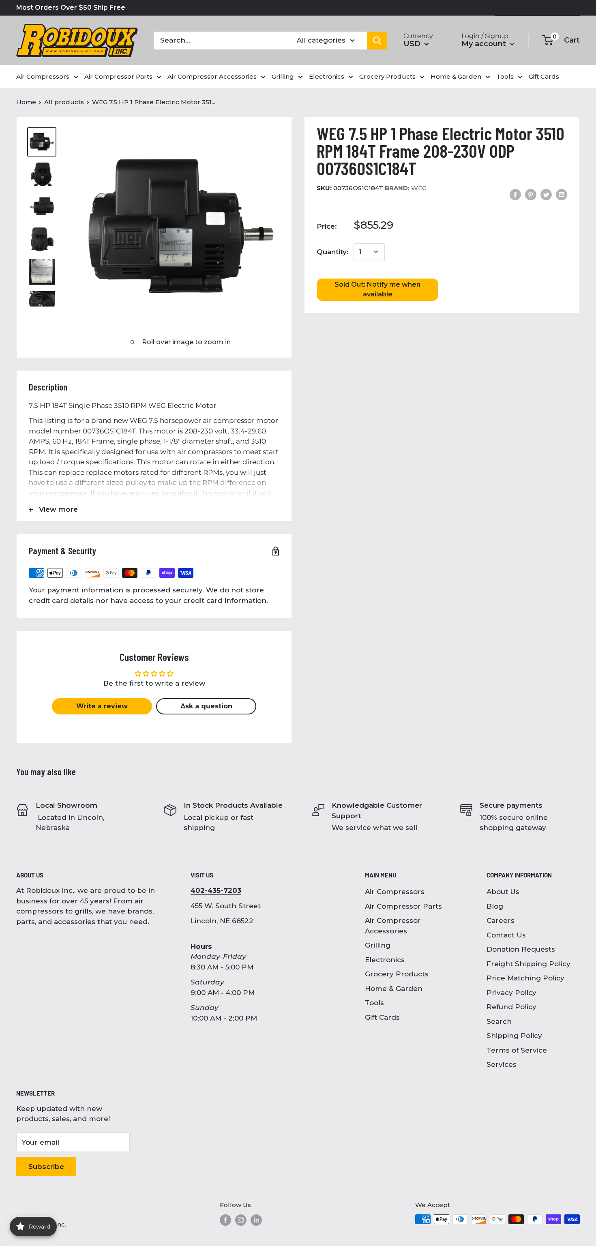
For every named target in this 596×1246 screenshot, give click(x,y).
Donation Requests (521, 949)
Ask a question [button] (206, 706)
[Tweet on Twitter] (546, 194)
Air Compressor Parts (403, 906)
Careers (501, 920)
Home (26, 102)
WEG (406, 187)
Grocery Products (397, 974)
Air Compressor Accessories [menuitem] (212, 76)
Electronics (385, 960)
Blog (495, 906)
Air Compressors (394, 892)
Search (499, 1021)
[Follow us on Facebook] (225, 1220)
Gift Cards (382, 1017)
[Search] (377, 40)
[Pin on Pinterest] (530, 194)
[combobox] (220, 40)
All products (64, 102)
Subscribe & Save (543, 7)
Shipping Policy (514, 1036)
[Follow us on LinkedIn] (256, 1220)
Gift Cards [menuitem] (544, 76)
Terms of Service (517, 1050)
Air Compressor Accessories (393, 925)
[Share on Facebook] (515, 194)
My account (484, 43)
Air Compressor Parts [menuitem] (118, 76)
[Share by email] (561, 194)
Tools (374, 1003)
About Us (503, 892)
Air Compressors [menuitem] (42, 76)
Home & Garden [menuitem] (456, 76)
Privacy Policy (511, 993)
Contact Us (506, 935)
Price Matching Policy (525, 978)
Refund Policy (511, 1007)
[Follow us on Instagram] (241, 1220)
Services (502, 1064)
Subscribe (46, 1166)
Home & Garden (393, 988)
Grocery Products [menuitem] (387, 76)
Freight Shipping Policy (528, 964)
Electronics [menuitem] (326, 76)
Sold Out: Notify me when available (377, 289)
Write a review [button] (102, 706)
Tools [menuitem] (505, 76)
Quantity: (333, 251)
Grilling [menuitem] (283, 76)
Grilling (377, 945)
